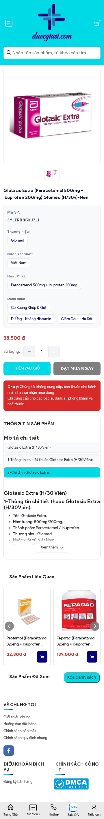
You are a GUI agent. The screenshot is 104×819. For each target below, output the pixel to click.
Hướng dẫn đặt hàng (19, 724)
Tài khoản (94, 814)
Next (94, 626)
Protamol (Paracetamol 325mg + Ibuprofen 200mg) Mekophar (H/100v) (27, 641)
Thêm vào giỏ (27, 368)
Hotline (54, 814)
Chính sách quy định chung (25, 738)
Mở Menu (33, 814)
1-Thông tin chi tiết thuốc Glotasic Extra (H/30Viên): (50, 460)
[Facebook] (8, 750)
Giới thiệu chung (16, 717)
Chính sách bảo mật (19, 731)
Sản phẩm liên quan (31, 576)
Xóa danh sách (81, 677)
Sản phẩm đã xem (29, 676)
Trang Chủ (10, 814)
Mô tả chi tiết (21, 437)
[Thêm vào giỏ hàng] (42, 657)
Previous (9, 626)
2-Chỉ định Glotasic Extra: (29, 472)
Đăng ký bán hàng (17, 781)
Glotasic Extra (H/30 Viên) (29, 447)
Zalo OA (73, 815)
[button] (52, 547)
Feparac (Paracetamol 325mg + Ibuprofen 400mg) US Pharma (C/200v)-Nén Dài (77, 641)
